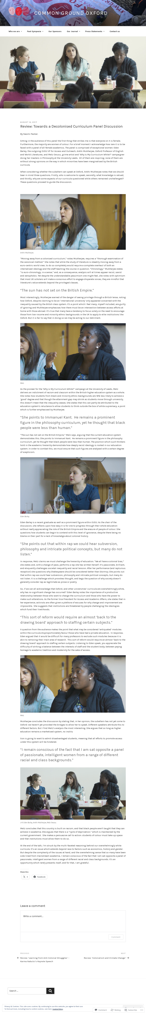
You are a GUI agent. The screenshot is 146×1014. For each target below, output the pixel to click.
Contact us (115, 31)
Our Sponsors (54, 31)
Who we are (14, 31)
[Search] (50, 991)
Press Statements (93, 31)
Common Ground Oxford (71, 13)
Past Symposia (34, 31)
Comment (115, 937)
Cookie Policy (57, 1009)
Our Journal (72, 31)
